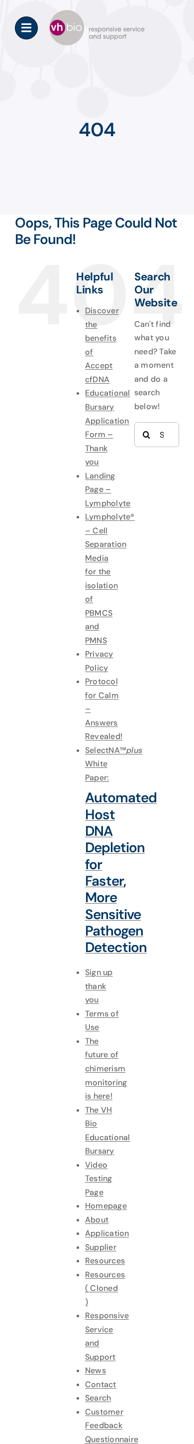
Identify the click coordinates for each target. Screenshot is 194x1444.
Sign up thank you (99, 986)
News (95, 1370)
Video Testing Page (98, 1179)
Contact (100, 1384)
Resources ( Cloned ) (105, 1288)
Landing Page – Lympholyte (107, 489)
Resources (105, 1260)
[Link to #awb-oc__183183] (26, 27)
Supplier (100, 1247)
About (96, 1219)
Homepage (106, 1206)
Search (98, 1398)
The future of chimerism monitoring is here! (106, 1068)
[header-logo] (97, 13)
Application (107, 1233)
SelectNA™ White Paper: (113, 850)
